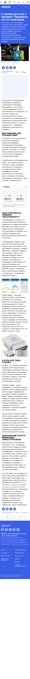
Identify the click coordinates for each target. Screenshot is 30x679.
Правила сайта (19, 556)
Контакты (17, 561)
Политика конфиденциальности (20, 565)
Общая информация (20, 550)
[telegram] (3, 67)
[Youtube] (10, 529)
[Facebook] (2, 529)
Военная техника (5, 556)
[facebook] (7, 67)
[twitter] (10, 67)
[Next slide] (25, 342)
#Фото (18, 512)
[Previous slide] (4, 342)
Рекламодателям (19, 553)
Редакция (17, 559)
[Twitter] (6, 529)
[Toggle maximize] (25, 336)
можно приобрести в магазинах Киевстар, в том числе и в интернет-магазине (14, 485)
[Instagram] (18, 529)
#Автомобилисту (8, 512)
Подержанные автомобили (5, 559)
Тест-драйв (4, 553)
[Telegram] (14, 529)
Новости (3, 550)
